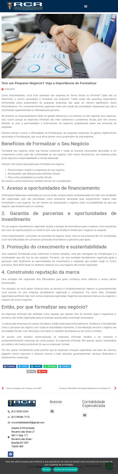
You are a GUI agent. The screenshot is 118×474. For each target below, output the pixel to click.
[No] (113, 465)
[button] (85, 6)
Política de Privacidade (66, 469)
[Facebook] (10, 454)
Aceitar (46, 469)
